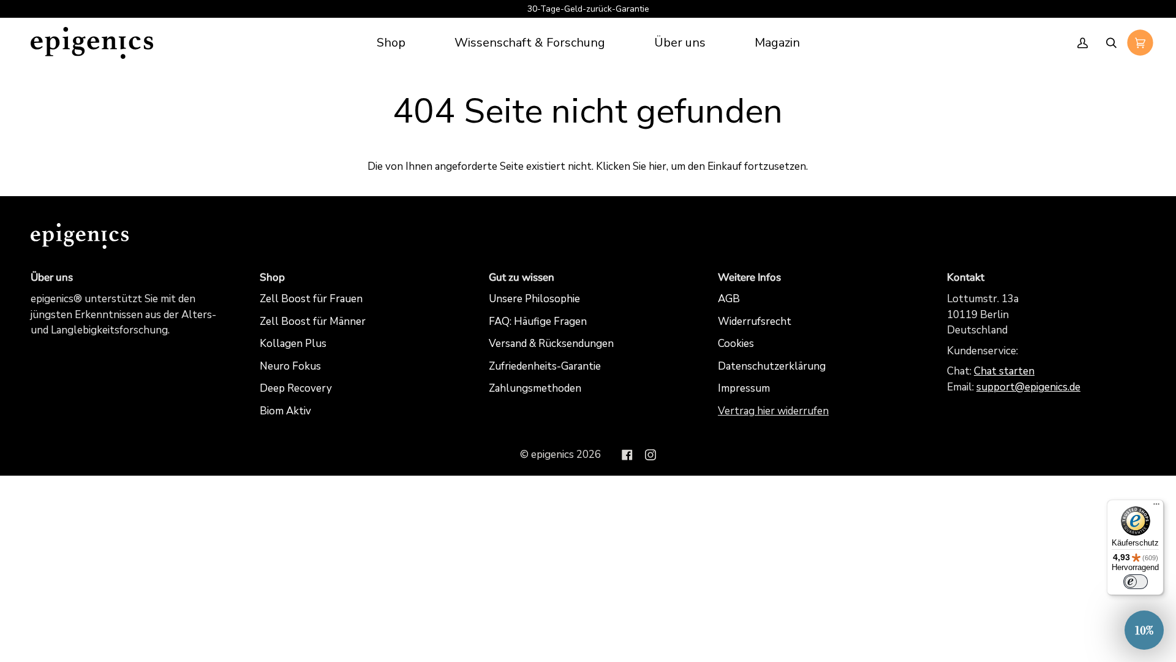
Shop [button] (272, 277)
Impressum (744, 388)
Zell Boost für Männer (313, 321)
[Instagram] (650, 454)
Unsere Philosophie (534, 299)
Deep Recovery (296, 388)
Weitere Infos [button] (749, 277)
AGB (729, 299)
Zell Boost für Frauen (311, 299)
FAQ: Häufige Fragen (538, 321)
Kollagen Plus (293, 344)
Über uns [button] (52, 277)
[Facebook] (627, 454)
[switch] (1135, 581)
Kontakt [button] (965, 277)
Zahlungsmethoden (535, 388)
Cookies (736, 344)
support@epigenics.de (1028, 387)
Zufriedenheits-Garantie (545, 366)
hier (657, 166)
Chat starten (1004, 371)
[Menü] (1156, 507)
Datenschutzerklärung (772, 366)
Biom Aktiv (285, 411)
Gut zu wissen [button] (521, 277)
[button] (530, 43)
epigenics (552, 454)
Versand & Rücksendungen (551, 344)
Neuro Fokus (290, 366)
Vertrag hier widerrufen (773, 411)
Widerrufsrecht (754, 321)
